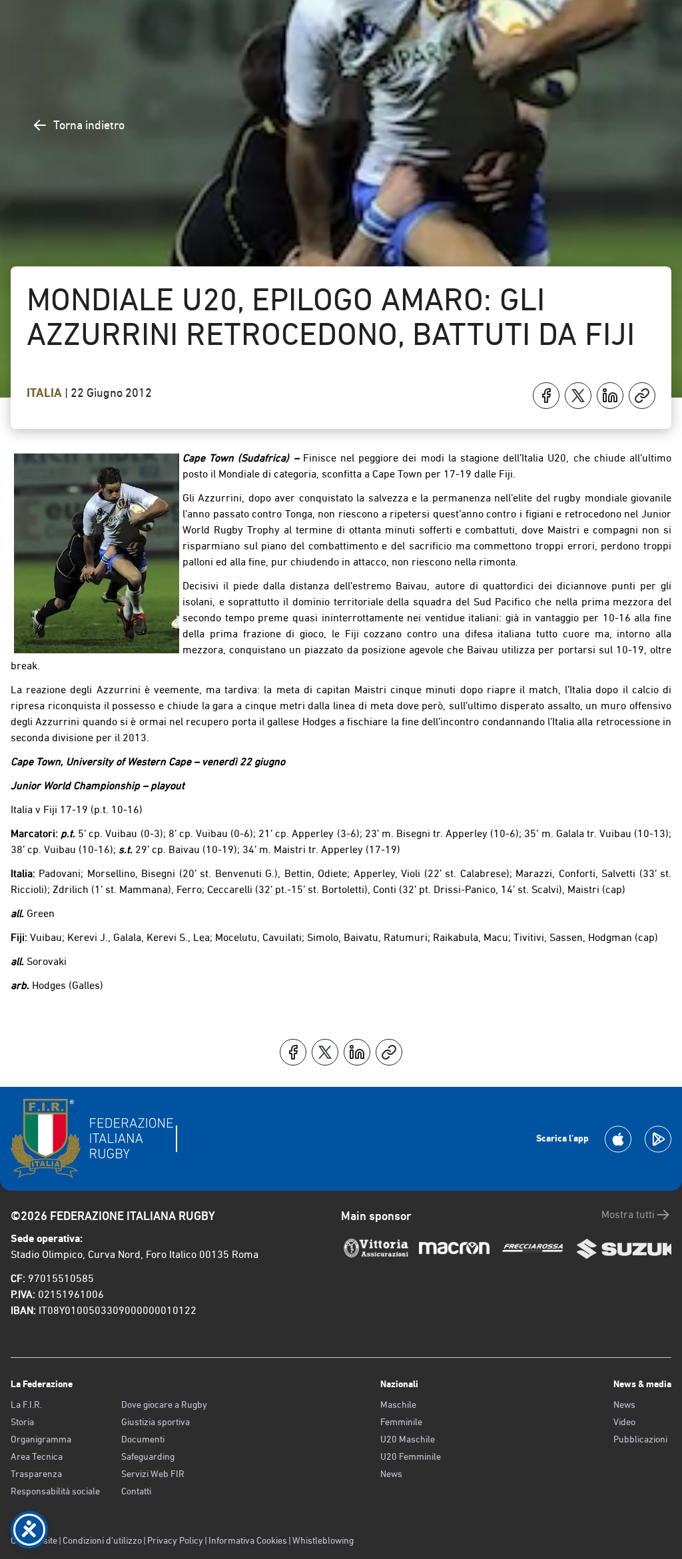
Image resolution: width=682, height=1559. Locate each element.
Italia (46, 393)
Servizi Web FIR (152, 1473)
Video (624, 1421)
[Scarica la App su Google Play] (658, 1139)
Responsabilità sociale (55, 1491)
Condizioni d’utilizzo (102, 1540)
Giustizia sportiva (155, 1421)
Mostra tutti (628, 1214)
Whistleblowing (323, 1540)
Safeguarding (147, 1456)
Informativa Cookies (247, 1540)
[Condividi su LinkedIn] (610, 395)
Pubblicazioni (640, 1439)
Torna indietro (89, 125)
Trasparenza (36, 1473)
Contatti (136, 1491)
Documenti (143, 1439)
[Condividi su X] (578, 395)
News (391, 1473)
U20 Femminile (410, 1456)
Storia (22, 1421)
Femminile (401, 1421)
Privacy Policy (175, 1540)
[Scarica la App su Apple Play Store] (618, 1139)
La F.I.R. (26, 1404)
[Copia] (642, 395)
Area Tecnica (37, 1456)
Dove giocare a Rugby (164, 1404)
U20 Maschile (407, 1439)
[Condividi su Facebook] (546, 395)
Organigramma (41, 1439)
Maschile (398, 1404)
